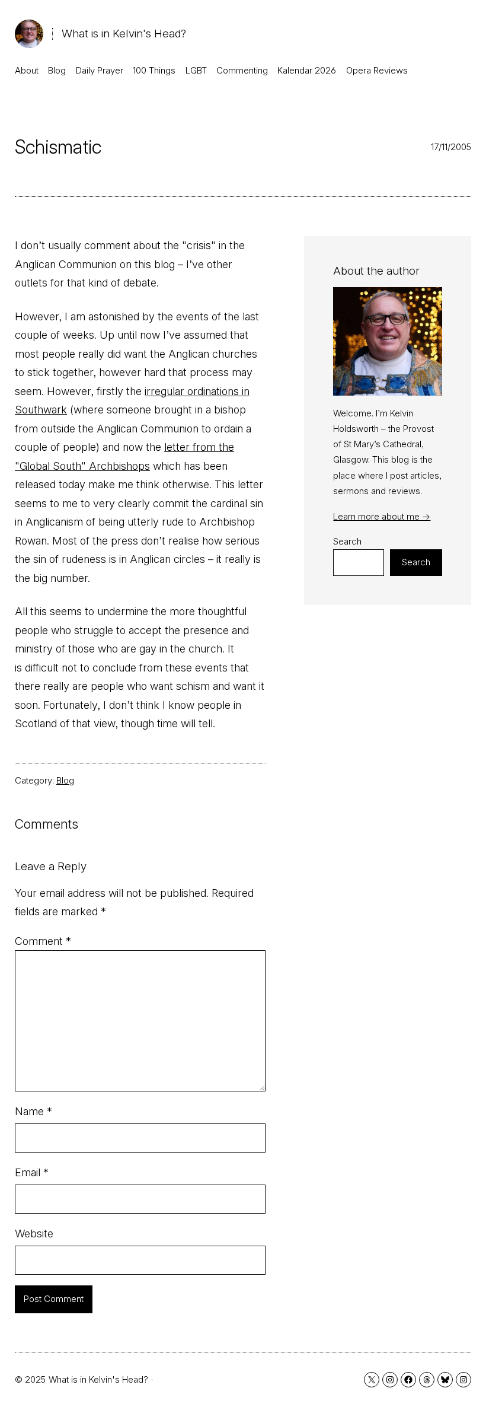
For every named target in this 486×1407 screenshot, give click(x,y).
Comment (43, 941)
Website (34, 1233)
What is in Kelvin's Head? (124, 33)
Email (32, 1172)
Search (347, 541)
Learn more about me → (381, 516)
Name (33, 1111)
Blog (65, 780)
